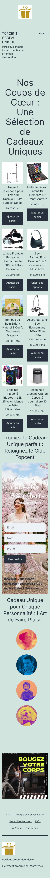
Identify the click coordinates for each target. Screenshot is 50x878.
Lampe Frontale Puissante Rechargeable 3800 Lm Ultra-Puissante (12, 261)
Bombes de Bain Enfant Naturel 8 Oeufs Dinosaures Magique (12, 327)
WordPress (36, 865)
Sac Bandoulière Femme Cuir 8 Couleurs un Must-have (37, 261)
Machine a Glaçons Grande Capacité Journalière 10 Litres (37, 397)
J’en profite (15, 559)
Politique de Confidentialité (18, 859)
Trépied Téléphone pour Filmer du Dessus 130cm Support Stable (12, 194)
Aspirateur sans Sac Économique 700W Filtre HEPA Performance (37, 329)
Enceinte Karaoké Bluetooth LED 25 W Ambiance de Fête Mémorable (12, 399)
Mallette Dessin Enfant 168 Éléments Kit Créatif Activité (37, 193)
